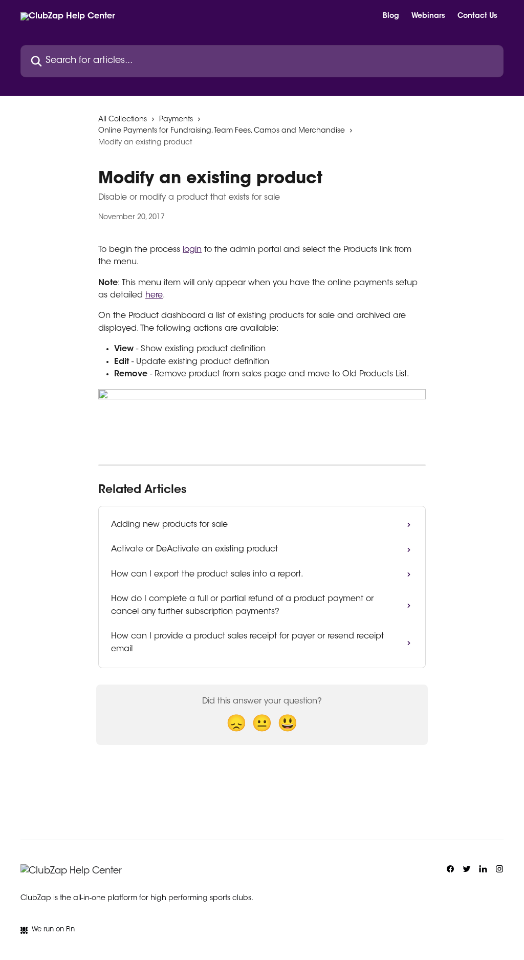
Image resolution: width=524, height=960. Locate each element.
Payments (176, 119)
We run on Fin (53, 929)
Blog (391, 16)
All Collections (122, 119)
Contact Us (477, 16)
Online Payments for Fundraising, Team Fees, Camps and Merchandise (221, 131)
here (154, 295)
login (192, 250)
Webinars (428, 16)
